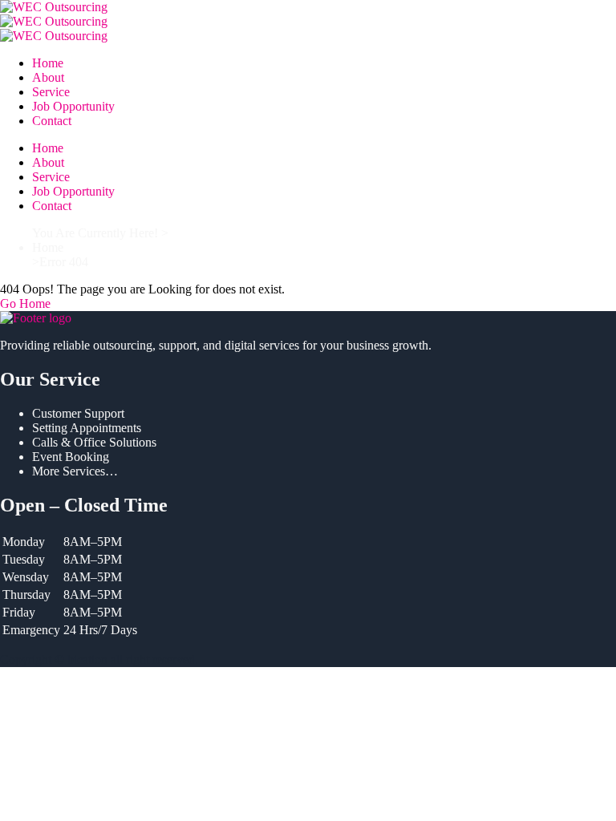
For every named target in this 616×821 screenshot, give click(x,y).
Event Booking (70, 456)
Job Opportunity (73, 106)
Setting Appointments (86, 428)
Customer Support (78, 413)
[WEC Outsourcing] (308, 7)
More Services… (75, 471)
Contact (51, 120)
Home (47, 63)
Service (51, 92)
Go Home (25, 303)
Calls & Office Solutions (94, 442)
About (48, 77)
